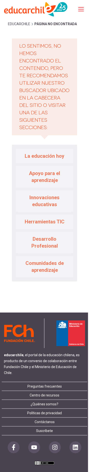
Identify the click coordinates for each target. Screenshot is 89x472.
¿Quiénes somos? (44, 404)
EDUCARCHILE (19, 24)
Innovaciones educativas (44, 201)
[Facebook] (14, 447)
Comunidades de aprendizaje (44, 266)
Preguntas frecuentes (44, 386)
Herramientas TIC (45, 222)
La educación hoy (44, 156)
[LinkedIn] (75, 447)
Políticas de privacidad (44, 413)
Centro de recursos (44, 395)
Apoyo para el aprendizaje (44, 176)
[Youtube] (34, 447)
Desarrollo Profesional (44, 242)
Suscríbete (44, 431)
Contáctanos (45, 422)
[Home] (36, 9)
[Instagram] (55, 447)
